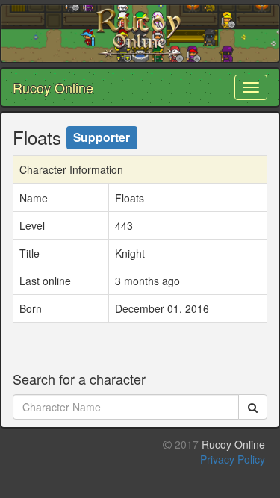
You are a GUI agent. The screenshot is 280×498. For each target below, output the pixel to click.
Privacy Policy (232, 459)
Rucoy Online (53, 87)
